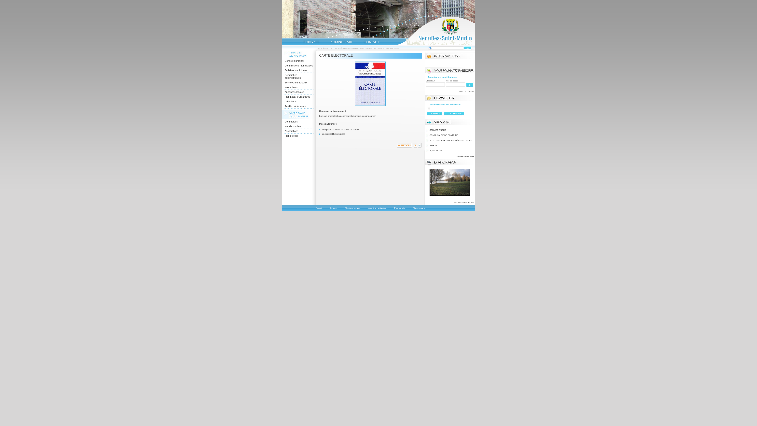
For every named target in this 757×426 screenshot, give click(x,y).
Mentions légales (352, 208)
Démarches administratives (351, 48)
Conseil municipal (294, 61)
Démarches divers (374, 48)
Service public (438, 130)
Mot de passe (452, 81)
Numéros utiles (293, 126)
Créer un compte (466, 91)
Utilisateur (430, 81)
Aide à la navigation (377, 208)
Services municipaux (296, 82)
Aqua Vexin (436, 150)
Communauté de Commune (444, 135)
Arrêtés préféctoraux (295, 106)
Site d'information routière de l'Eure (451, 140)
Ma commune (419, 208)
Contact (371, 42)
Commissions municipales (299, 65)
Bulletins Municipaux (296, 70)
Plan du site (399, 208)
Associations (291, 131)
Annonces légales (294, 92)
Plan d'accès (291, 136)
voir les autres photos (464, 202)
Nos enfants (291, 87)
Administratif (341, 42)
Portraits (311, 42)
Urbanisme (290, 101)
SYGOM (433, 145)
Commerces (291, 121)
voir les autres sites (465, 156)
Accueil (434, 30)
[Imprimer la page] (420, 147)
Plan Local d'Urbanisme (297, 96)
